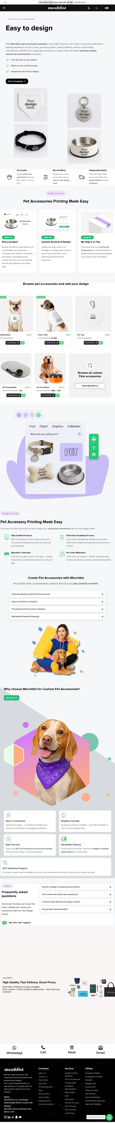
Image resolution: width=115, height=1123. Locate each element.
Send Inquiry (22, 343)
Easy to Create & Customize (24, 601)
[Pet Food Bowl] (50, 368)
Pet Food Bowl (43, 387)
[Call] (43, 1047)
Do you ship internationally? (55, 909)
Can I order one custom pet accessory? (60, 894)
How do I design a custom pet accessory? (61, 887)
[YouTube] (20, 1117)
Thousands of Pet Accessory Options (28, 609)
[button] (57, 594)
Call (43, 1052)
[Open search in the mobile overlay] (96, 8)
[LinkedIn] (9, 1117)
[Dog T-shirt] (54, 314)
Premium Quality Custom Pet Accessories (31, 594)
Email (100, 1052)
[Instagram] (5, 1117)
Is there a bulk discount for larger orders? (61, 901)
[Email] (101, 1048)
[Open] (4, 8)
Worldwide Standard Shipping (25, 616)
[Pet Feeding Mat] (16, 368)
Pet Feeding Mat (9, 387)
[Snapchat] (16, 1117)
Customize (11, 342)
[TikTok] (12, 1117)
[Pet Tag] (93, 314)
